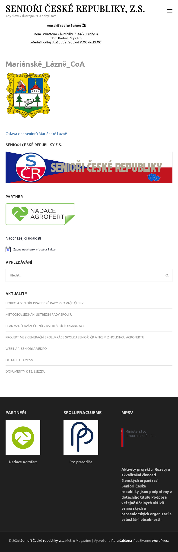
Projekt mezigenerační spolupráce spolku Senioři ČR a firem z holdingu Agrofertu (75, 337)
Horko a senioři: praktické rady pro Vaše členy (45, 303)
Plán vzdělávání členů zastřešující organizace (45, 326)
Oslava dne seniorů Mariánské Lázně (36, 134)
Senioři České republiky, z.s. (75, 8)
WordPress (160, 540)
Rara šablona (121, 540)
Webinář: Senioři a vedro (26, 349)
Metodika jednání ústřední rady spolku (39, 314)
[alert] (89, 249)
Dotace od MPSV (19, 360)
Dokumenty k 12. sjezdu (25, 371)
